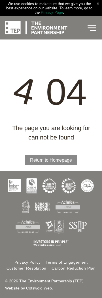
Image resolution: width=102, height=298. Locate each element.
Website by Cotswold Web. (29, 288)
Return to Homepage (51, 160)
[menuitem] (27, 262)
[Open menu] (92, 28)
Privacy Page (52, 12)
